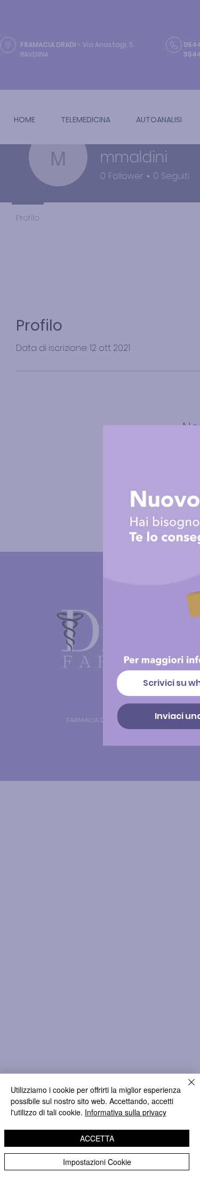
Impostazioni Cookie (97, 1161)
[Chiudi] (185, 1088)
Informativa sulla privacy (125, 1112)
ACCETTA (97, 1138)
